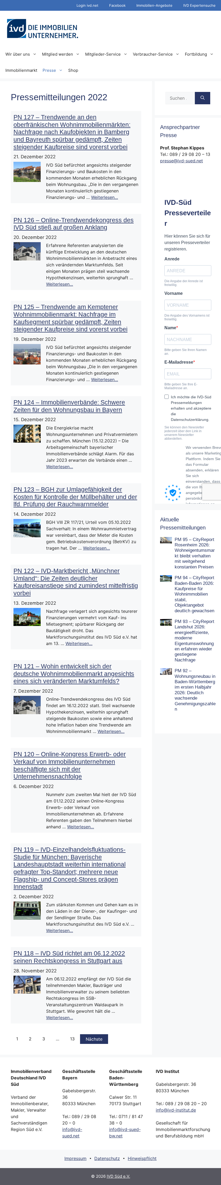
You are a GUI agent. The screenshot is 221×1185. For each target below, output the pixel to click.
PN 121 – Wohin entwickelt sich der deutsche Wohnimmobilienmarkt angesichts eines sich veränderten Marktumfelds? (73, 674)
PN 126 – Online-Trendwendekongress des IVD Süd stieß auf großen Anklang (73, 224)
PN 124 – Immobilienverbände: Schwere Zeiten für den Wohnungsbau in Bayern (69, 406)
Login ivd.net (87, 5)
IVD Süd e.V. (118, 1176)
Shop (73, 70)
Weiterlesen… (104, 197)
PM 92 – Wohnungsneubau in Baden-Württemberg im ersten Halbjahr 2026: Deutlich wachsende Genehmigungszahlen (195, 690)
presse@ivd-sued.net (181, 160)
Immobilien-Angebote (154, 5)
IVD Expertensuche (199, 5)
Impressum (75, 1158)
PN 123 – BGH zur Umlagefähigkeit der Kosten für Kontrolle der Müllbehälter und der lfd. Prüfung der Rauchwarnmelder (75, 497)
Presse (49, 70)
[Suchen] (202, 98)
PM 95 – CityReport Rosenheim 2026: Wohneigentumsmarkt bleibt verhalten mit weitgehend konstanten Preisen (195, 553)
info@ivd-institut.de (176, 1110)
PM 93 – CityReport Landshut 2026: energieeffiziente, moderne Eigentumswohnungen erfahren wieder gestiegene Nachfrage (194, 641)
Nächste (94, 1039)
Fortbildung (196, 54)
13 (72, 1038)
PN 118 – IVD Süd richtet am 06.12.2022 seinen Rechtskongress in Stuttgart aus (69, 957)
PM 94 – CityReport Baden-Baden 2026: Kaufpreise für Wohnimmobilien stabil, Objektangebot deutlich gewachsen (194, 594)
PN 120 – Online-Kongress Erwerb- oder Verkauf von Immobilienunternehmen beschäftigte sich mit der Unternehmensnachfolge (69, 765)
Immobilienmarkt (21, 70)
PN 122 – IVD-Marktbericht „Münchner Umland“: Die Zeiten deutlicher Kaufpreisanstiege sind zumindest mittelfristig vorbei (75, 582)
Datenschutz (107, 1158)
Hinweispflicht (142, 1158)
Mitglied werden (57, 54)
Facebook (117, 5)
